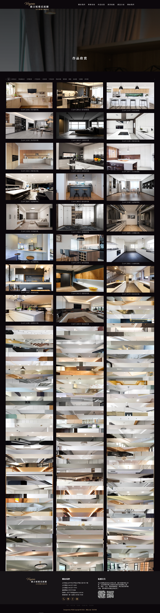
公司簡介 (81, 11)
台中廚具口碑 (111, 11)
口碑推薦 (91, 19)
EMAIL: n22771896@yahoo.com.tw (72, 592)
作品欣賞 (101, 4)
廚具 (67, 605)
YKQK (72, 610)
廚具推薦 (111, 4)
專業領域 (91, 4)
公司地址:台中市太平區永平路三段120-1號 (75, 583)
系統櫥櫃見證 (111, 15)
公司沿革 (81, 15)
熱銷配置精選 (111, 26)
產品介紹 (121, 4)
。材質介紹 (121, 15)
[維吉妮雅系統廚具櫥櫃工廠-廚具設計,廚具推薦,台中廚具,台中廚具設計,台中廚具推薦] (36, 6)
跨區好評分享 (111, 19)
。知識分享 (121, 23)
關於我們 (81, 4)
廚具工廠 (72, 605)
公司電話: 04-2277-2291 (69, 585)
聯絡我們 (130, 4)
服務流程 (91, 15)
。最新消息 (121, 11)
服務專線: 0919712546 (69, 590)
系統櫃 (78, 605)
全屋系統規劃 (111, 23)
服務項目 (91, 11)
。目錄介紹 (121, 19)
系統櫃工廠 (84, 605)
